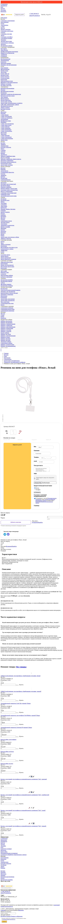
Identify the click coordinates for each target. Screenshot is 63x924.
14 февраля (4, 54)
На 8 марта (4, 48)
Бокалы (3, 153)
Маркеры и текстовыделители (9, 82)
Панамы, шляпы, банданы (8, 209)
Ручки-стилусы (5, 76)
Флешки (3, 90)
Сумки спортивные (6, 137)
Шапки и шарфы (5, 226)
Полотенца (4, 246)
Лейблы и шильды (6, 238)
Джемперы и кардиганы (7, 225)
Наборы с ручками (6, 84)
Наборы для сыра (5, 340)
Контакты (3, 11)
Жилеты (3, 218)
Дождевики (4, 224)
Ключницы (4, 297)
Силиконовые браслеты (7, 172)
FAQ (2, 847)
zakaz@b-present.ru (34, 15)
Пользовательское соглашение (9, 853)
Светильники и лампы (7, 249)
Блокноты (3, 62)
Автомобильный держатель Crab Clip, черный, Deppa (16, 703)
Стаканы (3, 150)
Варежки (3, 232)
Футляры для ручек (6, 85)
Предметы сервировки (7, 160)
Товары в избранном (16, 916)
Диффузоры (4, 250)
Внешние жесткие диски (8, 95)
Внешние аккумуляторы (7, 88)
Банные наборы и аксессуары (9, 188)
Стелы (2, 315)
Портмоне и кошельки (7, 294)
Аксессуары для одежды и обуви (10, 237)
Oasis (5, 356)
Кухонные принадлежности (8, 162)
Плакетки (3, 318)
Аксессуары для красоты (8, 300)
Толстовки (4, 203)
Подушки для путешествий (8, 184)
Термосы (3, 144)
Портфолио (4, 5)
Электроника (7, 359)
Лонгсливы (4, 206)
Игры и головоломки (7, 191)
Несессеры (4, 132)
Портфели (3, 122)
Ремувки (3, 169)
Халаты (3, 219)
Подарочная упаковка (7, 285)
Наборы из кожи (5, 337)
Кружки (3, 143)
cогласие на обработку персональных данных (45, 500)
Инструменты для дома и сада (9, 247)
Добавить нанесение (15, 522)
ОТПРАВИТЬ (37, 492)
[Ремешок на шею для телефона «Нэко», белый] (13, 432)
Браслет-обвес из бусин (7, 751)
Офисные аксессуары (7, 262)
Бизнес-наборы (5, 332)
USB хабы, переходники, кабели (10, 104)
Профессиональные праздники (9, 51)
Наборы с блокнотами (7, 328)
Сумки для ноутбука (6, 131)
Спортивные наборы (6, 343)
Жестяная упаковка (6, 284)
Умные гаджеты (5, 107)
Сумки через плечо (6, 125)
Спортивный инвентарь (7, 310)
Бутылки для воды (6, 147)
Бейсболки (4, 207)
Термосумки (4, 140)
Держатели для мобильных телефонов (14, 362)
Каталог (6, 354)
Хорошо (4, 921)
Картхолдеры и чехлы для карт (9, 293)
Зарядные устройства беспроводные (11, 94)
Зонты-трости (4, 256)
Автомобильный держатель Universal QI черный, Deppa (16, 727)
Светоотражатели (5, 179)
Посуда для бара (5, 157)
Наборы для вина (5, 338)
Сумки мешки (5, 115)
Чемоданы (3, 134)
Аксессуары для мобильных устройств (11, 103)
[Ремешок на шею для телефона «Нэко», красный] (19, 432)
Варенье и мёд (5, 272)
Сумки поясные (5, 126)
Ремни (2, 235)
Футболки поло (5, 200)
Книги (2, 305)
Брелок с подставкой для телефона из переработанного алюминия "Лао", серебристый (25, 794)
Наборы (3, 868)
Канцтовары (4, 263)
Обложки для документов (8, 291)
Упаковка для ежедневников (8, 65)
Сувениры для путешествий (8, 193)
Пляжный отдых (5, 194)
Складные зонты (5, 254)
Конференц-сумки (6, 120)
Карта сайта (4, 851)
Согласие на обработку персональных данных (13, 854)
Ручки (2, 860)
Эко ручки (3, 72)
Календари (4, 268)
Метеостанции (5, 98)
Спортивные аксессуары (7, 309)
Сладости (3, 274)
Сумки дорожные (5, 128)
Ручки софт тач (5, 73)
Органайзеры (4, 119)
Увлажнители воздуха (7, 106)
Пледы (2, 241)
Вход (2, 916)
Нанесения (4, 840)
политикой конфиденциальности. (8, 919)
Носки (2, 234)
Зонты (2, 866)
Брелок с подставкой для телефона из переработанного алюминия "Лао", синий (23, 810)
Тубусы (3, 282)
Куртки (3, 213)
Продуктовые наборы (7, 275)
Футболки (3, 199)
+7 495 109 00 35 (34, 13)
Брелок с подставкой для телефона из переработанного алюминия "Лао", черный (23, 826)
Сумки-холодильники (7, 138)
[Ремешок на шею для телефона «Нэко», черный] (6, 432)
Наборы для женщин (6, 322)
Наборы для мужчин (6, 321)
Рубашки (3, 210)
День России (4, 50)
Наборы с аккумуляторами (8, 335)
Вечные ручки (5, 75)
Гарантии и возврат (6, 848)
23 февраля (4, 56)
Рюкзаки (3, 113)
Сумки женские (5, 135)
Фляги (2, 148)
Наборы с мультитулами (7, 344)
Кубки (2, 316)
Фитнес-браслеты (5, 100)
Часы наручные (5, 302)
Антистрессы (4, 171)
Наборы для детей (6, 334)
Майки (3, 201)
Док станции (4, 97)
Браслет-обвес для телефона (8, 739)
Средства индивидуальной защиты (10, 290)
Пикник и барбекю (6, 187)
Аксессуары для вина (7, 165)
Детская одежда (5, 222)
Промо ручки (4, 70)
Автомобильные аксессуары (8, 196)
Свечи (2, 252)
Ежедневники (4, 857)
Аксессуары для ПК (6, 101)
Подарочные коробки (7, 279)
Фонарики (3, 182)
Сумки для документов (7, 123)
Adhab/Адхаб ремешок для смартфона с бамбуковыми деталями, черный (21, 691)
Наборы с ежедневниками (8, 327)
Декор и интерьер (5, 244)
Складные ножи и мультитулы (9, 190)
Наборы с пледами (6, 330)
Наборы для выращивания (8, 346)
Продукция (7, 357)
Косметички (4, 288)
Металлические (5, 69)
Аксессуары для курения (8, 299)
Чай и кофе (4, 271)
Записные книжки (6, 63)
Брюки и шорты (5, 212)
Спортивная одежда (6, 221)
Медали (3, 313)
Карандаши (4, 79)
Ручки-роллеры (5, 78)
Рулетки (3, 173)
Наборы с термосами (6, 325)
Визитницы (4, 296)
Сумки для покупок (6, 116)
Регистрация (6, 916)
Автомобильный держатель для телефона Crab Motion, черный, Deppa (20, 715)
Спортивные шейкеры (7, 307)
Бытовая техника (5, 109)
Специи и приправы (6, 277)
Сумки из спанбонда (6, 118)
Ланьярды (3, 175)
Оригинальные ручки (7, 81)
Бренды (3, 843)
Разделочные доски (6, 163)
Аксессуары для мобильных (12, 360)
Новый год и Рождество (7, 53)
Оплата (3, 8)
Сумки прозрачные (6, 129)
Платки (3, 229)
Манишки (3, 228)
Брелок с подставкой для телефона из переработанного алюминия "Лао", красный (24, 779)
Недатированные (5, 59)
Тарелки (3, 151)
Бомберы (3, 215)
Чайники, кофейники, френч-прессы (11, 159)
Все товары (21, 667)
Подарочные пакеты (6, 281)
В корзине (37, 522)
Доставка (3, 10)
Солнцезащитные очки (7, 303)
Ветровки (3, 216)
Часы (2, 243)
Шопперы (3, 112)
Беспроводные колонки (7, 91)
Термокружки (4, 146)
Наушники (4, 92)
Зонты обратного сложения (8, 259)
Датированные (5, 60)
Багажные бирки (5, 185)
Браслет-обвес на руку (7, 763)
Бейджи (3, 176)
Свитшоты (4, 204)
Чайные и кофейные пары (8, 156)
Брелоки (3, 168)
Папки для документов (7, 265)
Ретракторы (4, 178)
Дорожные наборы (6, 341)
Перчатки (3, 231)
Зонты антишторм (6, 257)
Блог (2, 7)
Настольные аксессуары (7, 266)
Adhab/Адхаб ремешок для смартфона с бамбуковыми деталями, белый (20, 675)
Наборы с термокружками (8, 324)
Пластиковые (4, 67)
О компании (4, 4)
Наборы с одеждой (6, 331)
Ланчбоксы (4, 154)
